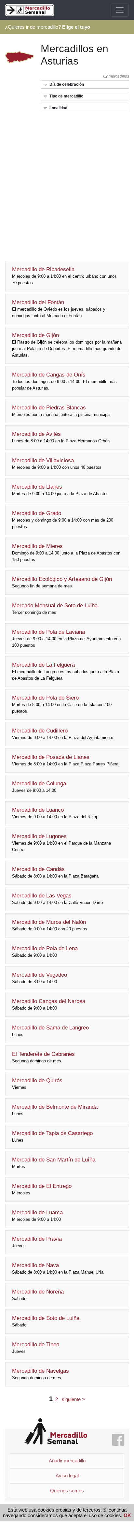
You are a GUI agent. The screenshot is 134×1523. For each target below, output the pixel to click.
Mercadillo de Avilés (61, 437)
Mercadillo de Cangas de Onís (64, 381)
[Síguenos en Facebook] (118, 1440)
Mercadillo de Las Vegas (57, 899)
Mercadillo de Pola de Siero (62, 704)
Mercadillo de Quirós (37, 1083)
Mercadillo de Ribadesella (64, 275)
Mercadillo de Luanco (54, 813)
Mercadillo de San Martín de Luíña (53, 1163)
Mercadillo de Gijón (67, 345)
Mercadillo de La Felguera (65, 671)
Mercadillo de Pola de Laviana (66, 638)
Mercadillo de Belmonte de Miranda (55, 1110)
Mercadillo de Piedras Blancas (61, 411)
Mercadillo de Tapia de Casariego (52, 1136)
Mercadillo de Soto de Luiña (45, 1321)
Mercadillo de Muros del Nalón (49, 925)
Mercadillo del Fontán (58, 308)
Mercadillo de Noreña (38, 1295)
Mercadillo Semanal (55, 1431)
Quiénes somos (67, 1490)
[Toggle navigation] (120, 10)
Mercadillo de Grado (62, 519)
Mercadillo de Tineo (35, 1347)
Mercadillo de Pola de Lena (45, 951)
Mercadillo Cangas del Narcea (48, 1004)
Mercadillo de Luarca (37, 1215)
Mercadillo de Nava (57, 1268)
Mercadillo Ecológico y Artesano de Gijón (62, 582)
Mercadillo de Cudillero (62, 734)
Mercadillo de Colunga (39, 786)
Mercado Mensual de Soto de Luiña (55, 608)
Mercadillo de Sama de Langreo (50, 1031)
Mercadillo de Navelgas (40, 1374)
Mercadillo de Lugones (61, 842)
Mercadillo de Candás (55, 872)
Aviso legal (67, 1475)
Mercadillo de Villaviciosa (56, 463)
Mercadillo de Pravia (37, 1242)
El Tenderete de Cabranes (43, 1057)
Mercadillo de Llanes (60, 490)
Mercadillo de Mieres (66, 552)
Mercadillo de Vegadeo (39, 978)
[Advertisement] (67, 184)
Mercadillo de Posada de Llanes (65, 760)
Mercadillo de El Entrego (42, 1189)
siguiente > (73, 1399)
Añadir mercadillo (67, 1460)
